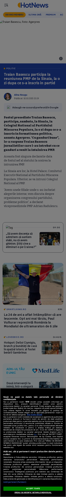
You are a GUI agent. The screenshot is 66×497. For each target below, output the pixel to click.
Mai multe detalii (34, 414)
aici (35, 434)
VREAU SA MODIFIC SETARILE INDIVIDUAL (33, 492)
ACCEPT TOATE (33, 488)
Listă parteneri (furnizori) (14, 482)
